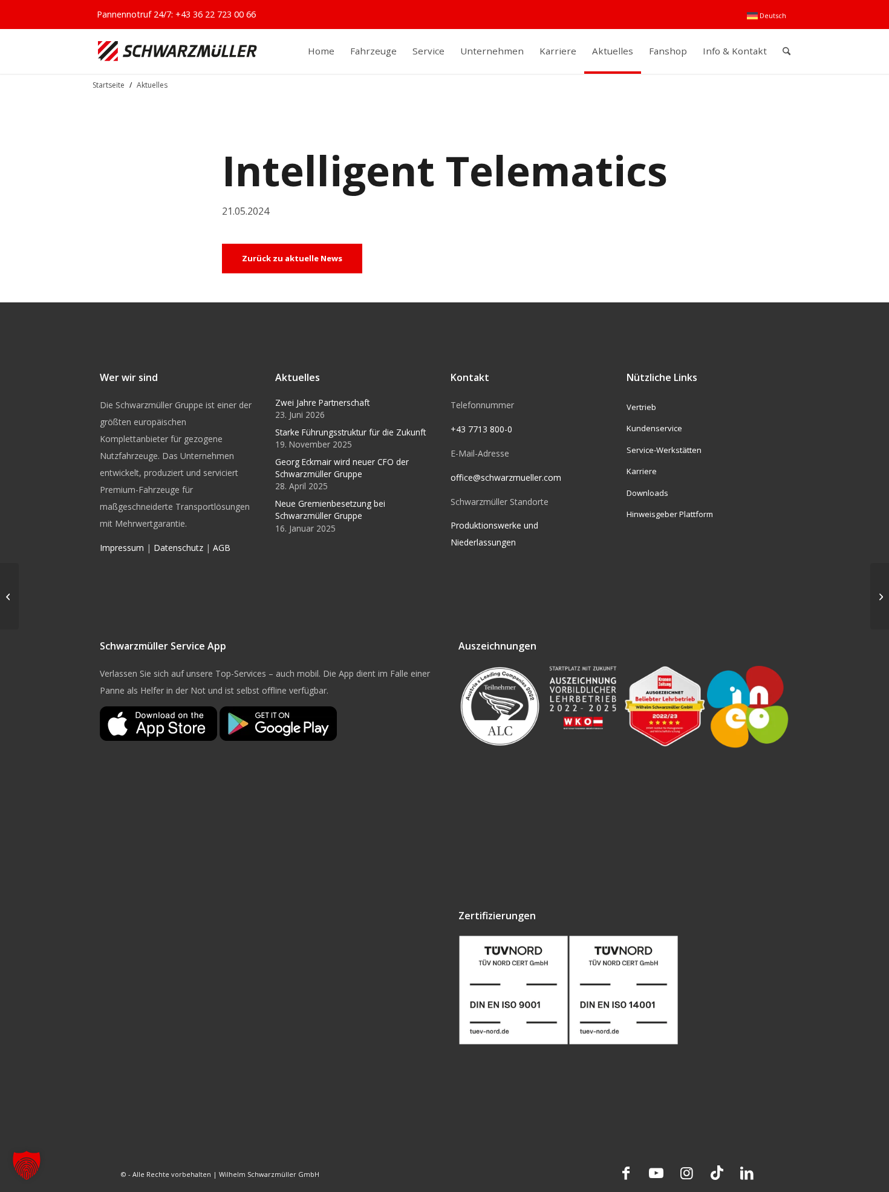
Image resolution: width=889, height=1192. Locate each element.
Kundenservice (654, 428)
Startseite (109, 85)
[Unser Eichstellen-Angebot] (879, 596)
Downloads (647, 492)
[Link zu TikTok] (717, 1173)
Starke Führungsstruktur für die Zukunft (350, 432)
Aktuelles (152, 85)
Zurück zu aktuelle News (292, 258)
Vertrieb (641, 407)
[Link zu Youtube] (656, 1173)
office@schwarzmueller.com (506, 477)
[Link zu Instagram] (686, 1173)
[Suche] (786, 51)
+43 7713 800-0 (481, 429)
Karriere (642, 471)
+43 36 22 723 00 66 (215, 14)
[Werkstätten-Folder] (9, 596)
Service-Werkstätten (664, 450)
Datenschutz (178, 547)
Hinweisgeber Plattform (670, 514)
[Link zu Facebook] (626, 1173)
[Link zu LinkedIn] (747, 1173)
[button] (26, 1165)
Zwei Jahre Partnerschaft (322, 402)
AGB (221, 547)
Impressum (122, 547)
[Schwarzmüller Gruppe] (177, 51)
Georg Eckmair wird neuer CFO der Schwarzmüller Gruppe (342, 468)
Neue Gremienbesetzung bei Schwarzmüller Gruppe (330, 509)
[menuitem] (766, 16)
